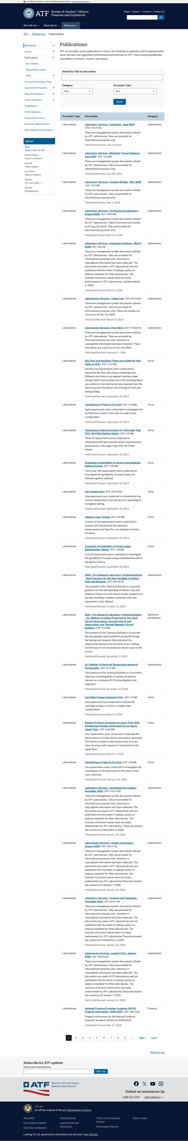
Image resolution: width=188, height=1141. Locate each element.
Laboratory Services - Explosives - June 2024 (110, 124)
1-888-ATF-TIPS (131, 1097)
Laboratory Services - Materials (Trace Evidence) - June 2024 (113, 155)
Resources (38, 34)
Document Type (122, 85)
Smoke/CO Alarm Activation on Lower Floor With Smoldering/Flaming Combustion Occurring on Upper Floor (112, 726)
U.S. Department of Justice (77, 1110)
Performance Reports (107, 1126)
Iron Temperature (95, 491)
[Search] (160, 17)
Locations (146, 12)
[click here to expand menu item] (53, 45)
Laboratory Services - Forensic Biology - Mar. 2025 (113, 182)
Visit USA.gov (90, 1134)
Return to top (157, 1052)
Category (67, 85)
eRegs (127, 12)
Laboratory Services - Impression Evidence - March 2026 (113, 245)
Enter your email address (37, 1067)
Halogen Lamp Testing (97, 517)
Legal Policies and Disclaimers (69, 1124)
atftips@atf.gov (152, 1097)
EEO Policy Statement (35, 1127)
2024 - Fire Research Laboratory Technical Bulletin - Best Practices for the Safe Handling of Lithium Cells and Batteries (113, 578)
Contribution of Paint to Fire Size (103, 404)
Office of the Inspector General (108, 1120)
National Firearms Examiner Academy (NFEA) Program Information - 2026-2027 (110, 1010)
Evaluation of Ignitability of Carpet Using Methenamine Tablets (108, 548)
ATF (26, 34)
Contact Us (159, 12)
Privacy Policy (140, 1118)
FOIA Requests (68, 1118)
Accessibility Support (35, 1122)
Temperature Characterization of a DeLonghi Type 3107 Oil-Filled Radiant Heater (113, 432)
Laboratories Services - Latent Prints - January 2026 (110, 955)
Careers (136, 12)
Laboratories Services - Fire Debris (104, 327)
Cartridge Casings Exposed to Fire (104, 697)
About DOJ (29, 1118)
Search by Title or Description (79, 71)
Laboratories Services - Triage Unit (104, 298)
